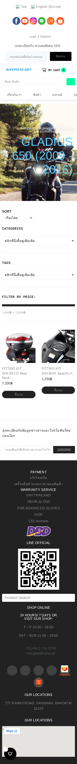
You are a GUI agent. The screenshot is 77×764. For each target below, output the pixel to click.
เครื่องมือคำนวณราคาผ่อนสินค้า (38, 484)
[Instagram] (38, 670)
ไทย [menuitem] (24, 6)
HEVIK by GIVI (38, 501)
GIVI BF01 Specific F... (58, 373)
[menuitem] (21, 7)
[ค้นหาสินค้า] (34, 81)
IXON (38, 514)
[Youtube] (25, 670)
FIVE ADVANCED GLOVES (38, 508)
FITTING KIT (12, 368)
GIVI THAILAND (38, 495)
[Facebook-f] (12, 670)
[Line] (52, 670)
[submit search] (71, 81)
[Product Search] (38, 598)
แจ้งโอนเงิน (38, 477)
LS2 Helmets (38, 521)
